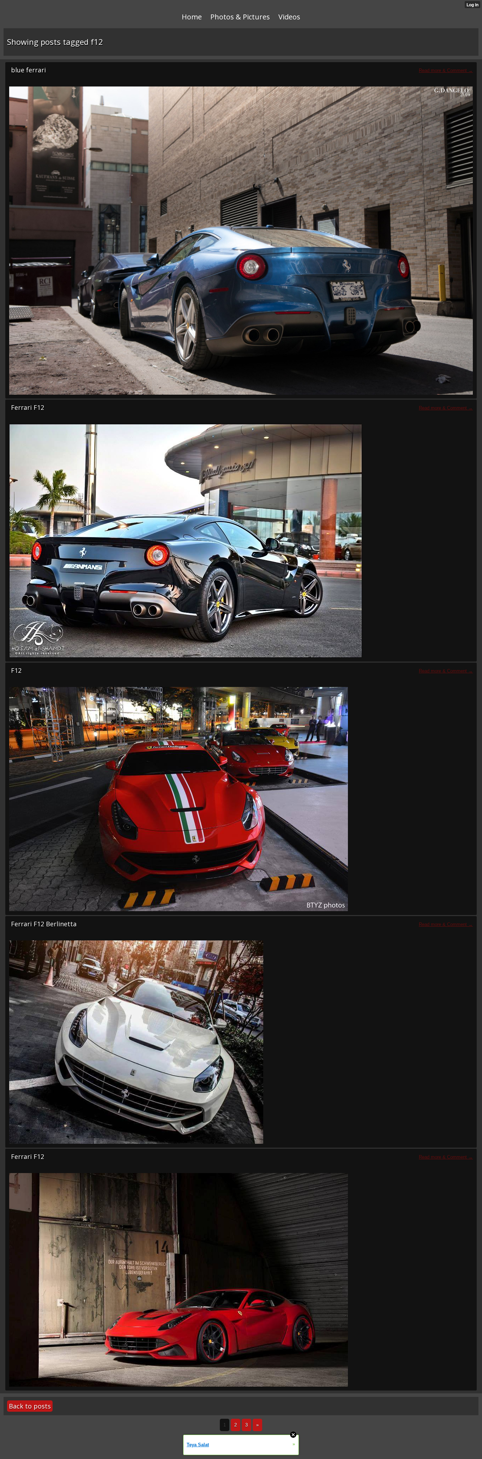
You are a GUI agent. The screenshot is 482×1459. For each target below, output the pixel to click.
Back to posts (30, 1406)
